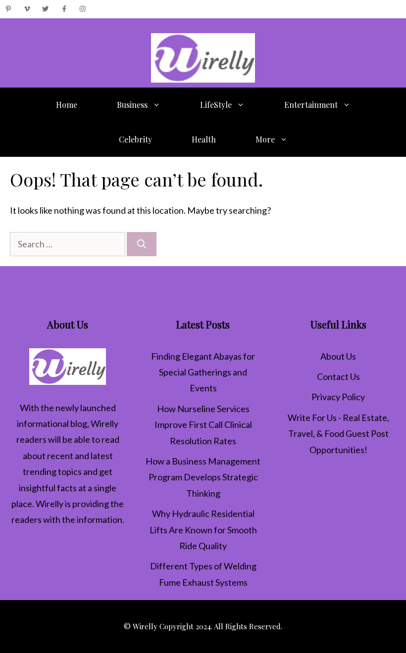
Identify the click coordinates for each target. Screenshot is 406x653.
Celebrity (135, 139)
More (265, 139)
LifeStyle (216, 104)
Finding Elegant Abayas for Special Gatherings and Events (203, 372)
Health (204, 139)
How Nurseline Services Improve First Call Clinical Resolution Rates (203, 424)
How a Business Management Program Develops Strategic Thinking (203, 477)
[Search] (141, 244)
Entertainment (311, 104)
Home (66, 104)
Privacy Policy (338, 396)
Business (132, 104)
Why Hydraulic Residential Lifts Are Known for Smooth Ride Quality (203, 529)
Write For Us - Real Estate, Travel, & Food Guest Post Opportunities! (338, 433)
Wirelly (104, 423)
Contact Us (338, 376)
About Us (338, 356)
